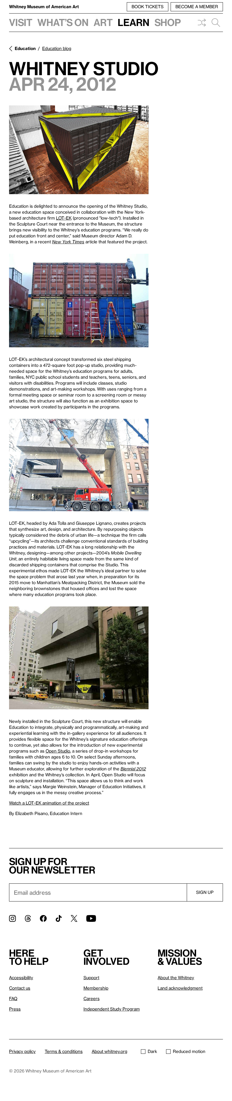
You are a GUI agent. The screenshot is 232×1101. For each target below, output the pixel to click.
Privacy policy (22, 1051)
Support (91, 977)
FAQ (13, 998)
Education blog (56, 48)
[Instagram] (12, 918)
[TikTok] (58, 918)
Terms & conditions (64, 1051)
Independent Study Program (111, 1008)
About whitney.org (109, 1051)
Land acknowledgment (180, 988)
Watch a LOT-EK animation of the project (49, 802)
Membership (95, 988)
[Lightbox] (79, 149)
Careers (91, 998)
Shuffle (202, 23)
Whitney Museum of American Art (44, 6)
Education (25, 48)
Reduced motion (189, 1051)
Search (216, 23)
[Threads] (27, 918)
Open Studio (58, 750)
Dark (152, 1051)
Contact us (19, 988)
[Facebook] (43, 918)
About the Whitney (176, 977)
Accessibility (21, 977)
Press (15, 1008)
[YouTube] (91, 918)
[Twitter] (74, 918)
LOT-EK (64, 217)
